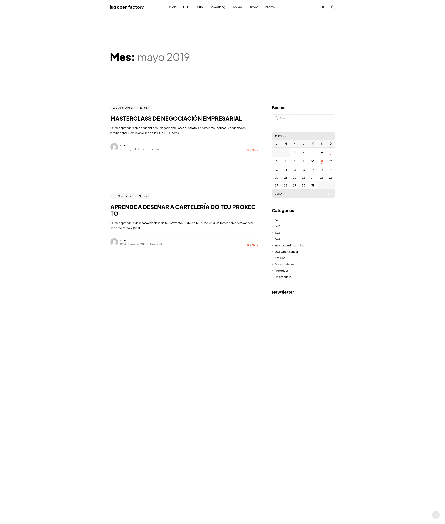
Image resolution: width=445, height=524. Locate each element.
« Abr (278, 194)
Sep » (329, 193)
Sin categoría (283, 277)
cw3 (277, 232)
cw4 (277, 239)
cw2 (277, 226)
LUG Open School (123, 107)
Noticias (144, 107)
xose (123, 145)
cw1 (276, 220)
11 (322, 161)
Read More (251, 149)
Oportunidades (284, 264)
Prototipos (281, 270)
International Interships (289, 245)
